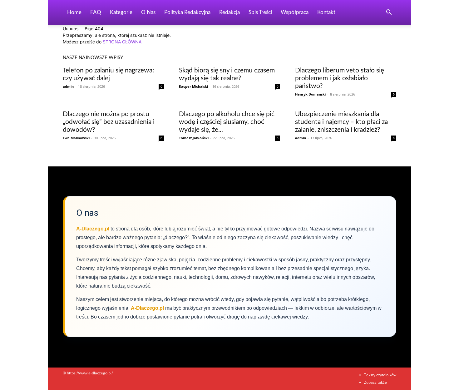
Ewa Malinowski (76, 138)
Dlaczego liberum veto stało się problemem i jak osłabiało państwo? (339, 78)
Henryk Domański (310, 94)
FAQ (95, 12)
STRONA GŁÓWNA (122, 41)
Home (74, 12)
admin (68, 86)
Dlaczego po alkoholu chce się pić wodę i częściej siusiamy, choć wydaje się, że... (226, 122)
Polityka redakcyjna (187, 12)
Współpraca (294, 12)
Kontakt (326, 12)
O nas (148, 12)
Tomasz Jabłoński (194, 138)
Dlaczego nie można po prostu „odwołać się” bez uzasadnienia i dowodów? (109, 122)
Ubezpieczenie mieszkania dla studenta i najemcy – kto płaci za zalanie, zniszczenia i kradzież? (341, 122)
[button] (388, 13)
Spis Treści (260, 12)
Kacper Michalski (193, 86)
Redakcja (229, 12)
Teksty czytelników (380, 375)
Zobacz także (375, 382)
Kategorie (121, 12)
